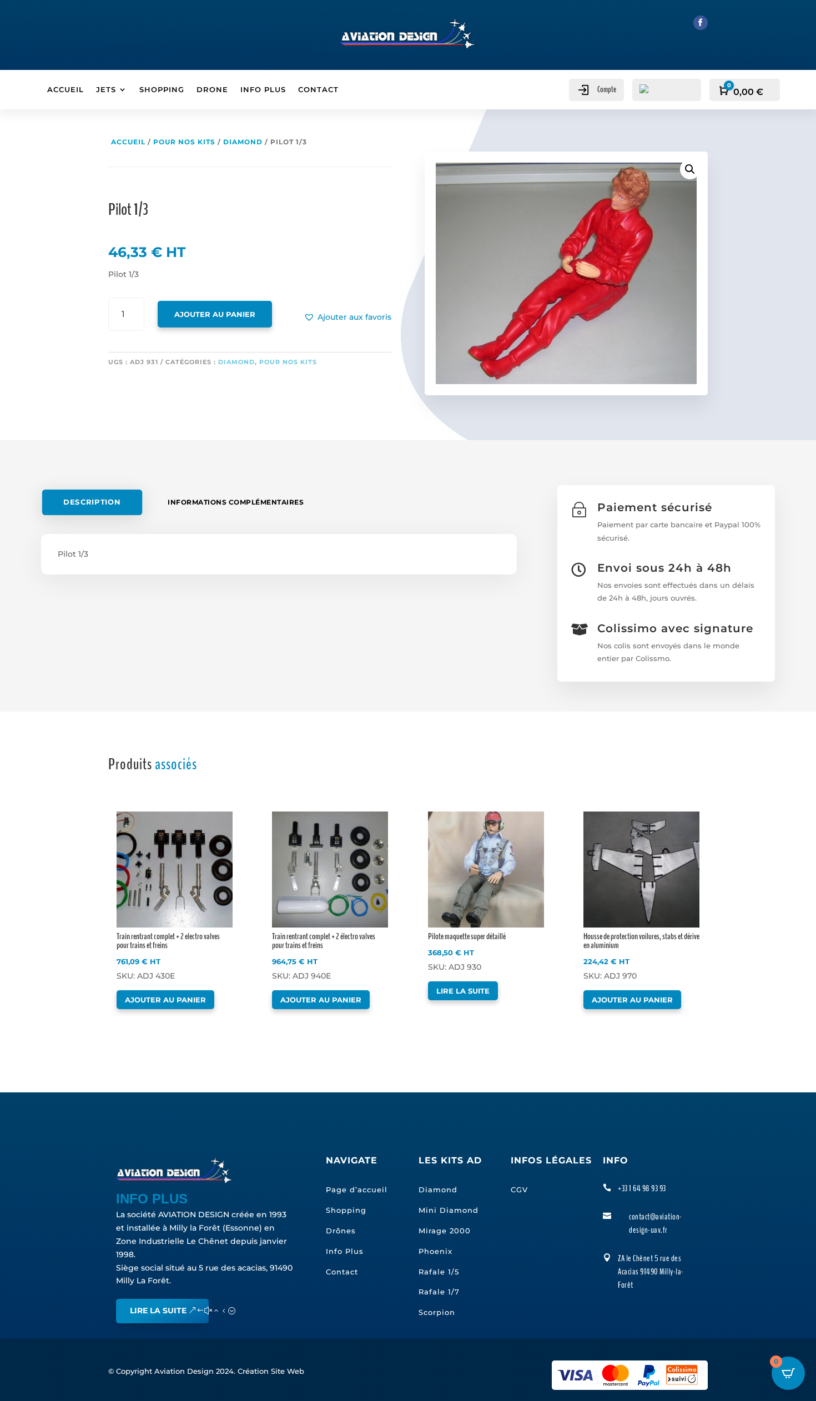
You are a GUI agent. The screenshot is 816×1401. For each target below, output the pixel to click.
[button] (347, 317)
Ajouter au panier (214, 314)
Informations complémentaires (236, 502)
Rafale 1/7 (439, 1291)
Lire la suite (463, 990)
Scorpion (437, 1312)
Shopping (346, 1210)
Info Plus (345, 1251)
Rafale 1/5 (439, 1271)
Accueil (128, 142)
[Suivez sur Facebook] (700, 23)
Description (91, 502)
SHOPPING (161, 89)
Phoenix (435, 1251)
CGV (519, 1189)
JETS (106, 89)
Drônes (341, 1230)
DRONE (212, 89)
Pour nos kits (184, 142)
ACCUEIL (65, 89)
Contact (342, 1271)
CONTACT (318, 89)
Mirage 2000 (445, 1230)
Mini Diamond (448, 1210)
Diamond (243, 142)
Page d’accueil (356, 1189)
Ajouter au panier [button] (165, 999)
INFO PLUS (263, 89)
